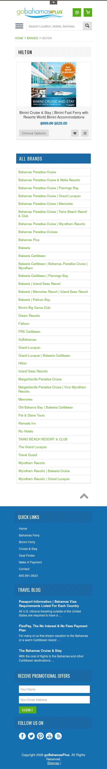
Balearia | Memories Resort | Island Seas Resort (53, 291)
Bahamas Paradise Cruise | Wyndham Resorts (51, 223)
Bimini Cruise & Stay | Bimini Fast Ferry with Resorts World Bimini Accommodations (53, 114)
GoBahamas (27, 339)
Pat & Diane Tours (31, 415)
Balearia (24, 247)
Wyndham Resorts (31, 462)
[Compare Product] (77, 12)
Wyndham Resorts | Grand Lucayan (44, 478)
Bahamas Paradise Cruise (37, 172)
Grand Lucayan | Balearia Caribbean (44, 355)
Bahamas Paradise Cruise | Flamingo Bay (48, 187)
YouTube (49, 736)
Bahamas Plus (29, 239)
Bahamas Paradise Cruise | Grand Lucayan (49, 195)
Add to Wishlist (75, 133)
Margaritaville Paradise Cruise (39, 379)
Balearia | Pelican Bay (34, 299)
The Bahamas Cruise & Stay (40, 651)
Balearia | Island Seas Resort (39, 283)
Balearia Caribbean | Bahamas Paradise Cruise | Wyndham (53, 265)
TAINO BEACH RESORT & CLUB (42, 439)
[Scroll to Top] (85, 497)
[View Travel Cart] (88, 12)
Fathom (23, 323)
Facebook (22, 736)
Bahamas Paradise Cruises (38, 231)
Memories (25, 399)
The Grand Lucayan (32, 446)
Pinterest (40, 736)
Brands (32, 38)
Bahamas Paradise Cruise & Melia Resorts (49, 179)
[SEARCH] (87, 26)
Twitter (31, 736)
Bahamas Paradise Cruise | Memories (45, 203)
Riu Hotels (25, 431)
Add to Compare (85, 133)
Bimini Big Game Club (34, 307)
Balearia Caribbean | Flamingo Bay (43, 275)
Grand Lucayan (29, 347)
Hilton (22, 363)
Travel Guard (27, 454)
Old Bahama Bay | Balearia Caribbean (45, 407)
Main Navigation (19, 26)
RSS (58, 736)
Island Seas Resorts (33, 371)
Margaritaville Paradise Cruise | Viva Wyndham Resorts (52, 389)
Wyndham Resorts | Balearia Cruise (44, 470)
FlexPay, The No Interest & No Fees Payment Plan (53, 628)
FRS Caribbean (29, 331)
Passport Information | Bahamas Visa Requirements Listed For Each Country (49, 603)
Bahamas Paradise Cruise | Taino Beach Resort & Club (52, 213)
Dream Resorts (29, 315)
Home (19, 38)
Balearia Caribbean (32, 255)
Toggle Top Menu (53, 2)
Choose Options (34, 133)
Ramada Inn (27, 423)
